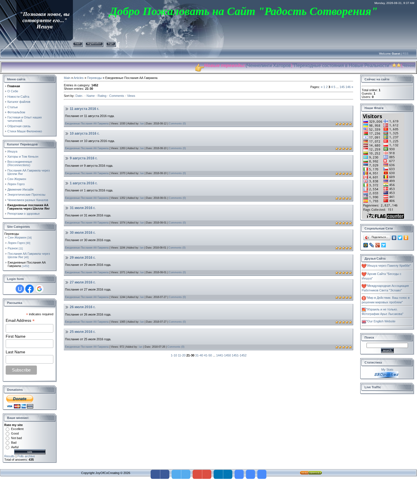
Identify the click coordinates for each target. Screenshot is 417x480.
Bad (13, 442)
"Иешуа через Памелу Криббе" (388, 265)
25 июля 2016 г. (82, 332)
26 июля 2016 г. (82, 307)
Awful (14, 447)
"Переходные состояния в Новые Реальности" (325, 65)
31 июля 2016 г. (82, 208)
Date (78, 95)
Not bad (16, 438)
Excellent (17, 429)
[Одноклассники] (406, 237)
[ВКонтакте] (394, 237)
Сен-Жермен (17, 237)
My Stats (387, 369)
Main (78, 43)
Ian (142, 123)
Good (15, 433)
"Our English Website (380, 321)
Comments (116, 95)
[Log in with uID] (20, 289)
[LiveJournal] (372, 245)
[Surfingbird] (384, 245)
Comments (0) (177, 123)
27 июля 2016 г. (82, 282)
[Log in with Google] (39, 288)
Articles (78, 78)
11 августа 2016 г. (84, 109)
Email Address (20, 320)
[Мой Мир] (366, 245)
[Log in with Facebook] (29, 289)
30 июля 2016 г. (82, 233)
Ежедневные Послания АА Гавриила (87, 123)
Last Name (15, 352)
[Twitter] (400, 237)
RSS (405, 53)
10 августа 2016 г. (84, 133)
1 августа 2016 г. (83, 183)
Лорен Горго (16, 243)
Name (91, 95)
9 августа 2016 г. (83, 158)
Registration (94, 43)
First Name (16, 336)
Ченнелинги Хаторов (253, 65)
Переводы (94, 78)
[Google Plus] (378, 245)
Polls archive (26, 456)
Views (131, 95)
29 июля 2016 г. (82, 258)
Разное (13, 248)
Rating (102, 95)
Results (9, 456)
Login (111, 43)
